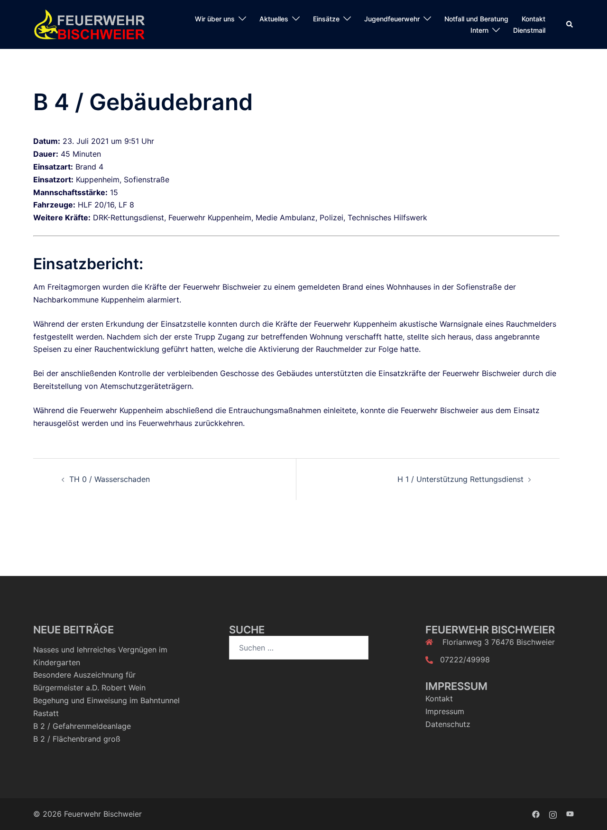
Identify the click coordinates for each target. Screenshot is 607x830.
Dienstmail (529, 30)
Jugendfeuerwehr (392, 19)
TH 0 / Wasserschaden (109, 479)
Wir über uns (215, 19)
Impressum (444, 711)
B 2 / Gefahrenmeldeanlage (82, 726)
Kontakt (533, 19)
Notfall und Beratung (476, 19)
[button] (570, 24)
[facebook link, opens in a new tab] (536, 814)
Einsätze (326, 19)
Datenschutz (447, 724)
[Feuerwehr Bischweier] (89, 23)
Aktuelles (273, 19)
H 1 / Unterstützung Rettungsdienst (460, 479)
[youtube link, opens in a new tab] (570, 814)
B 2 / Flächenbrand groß (76, 739)
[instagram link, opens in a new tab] (553, 814)
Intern (479, 30)
